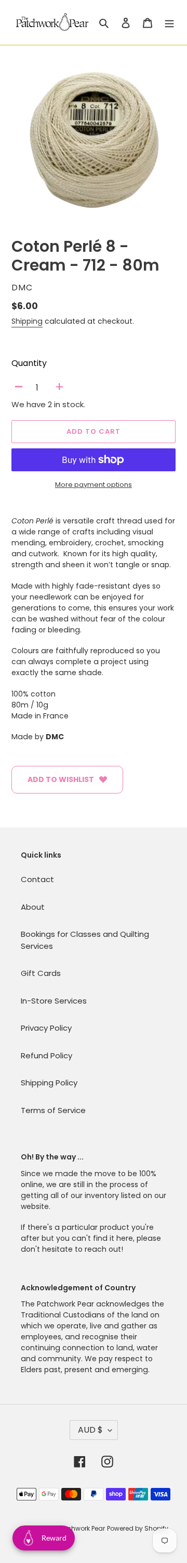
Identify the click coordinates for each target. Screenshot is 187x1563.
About (33, 906)
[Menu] (169, 22)
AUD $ (90, 1430)
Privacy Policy (46, 1027)
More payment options (93, 485)
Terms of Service (53, 1110)
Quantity (29, 363)
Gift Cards (41, 973)
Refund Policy (46, 1055)
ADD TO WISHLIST (61, 779)
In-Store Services (54, 1000)
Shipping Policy (49, 1082)
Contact (37, 879)
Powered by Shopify (137, 1528)
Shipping (27, 321)
